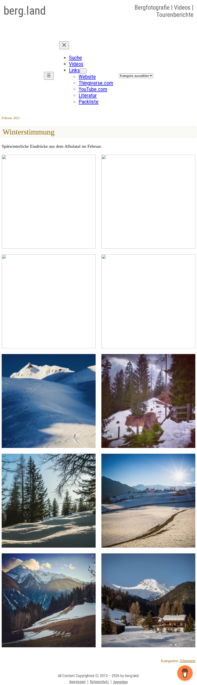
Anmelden (120, 682)
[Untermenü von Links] (83, 70)
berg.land (25, 11)
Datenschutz (99, 681)
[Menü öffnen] (49, 76)
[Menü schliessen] (64, 45)
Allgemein (187, 661)
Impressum (77, 681)
